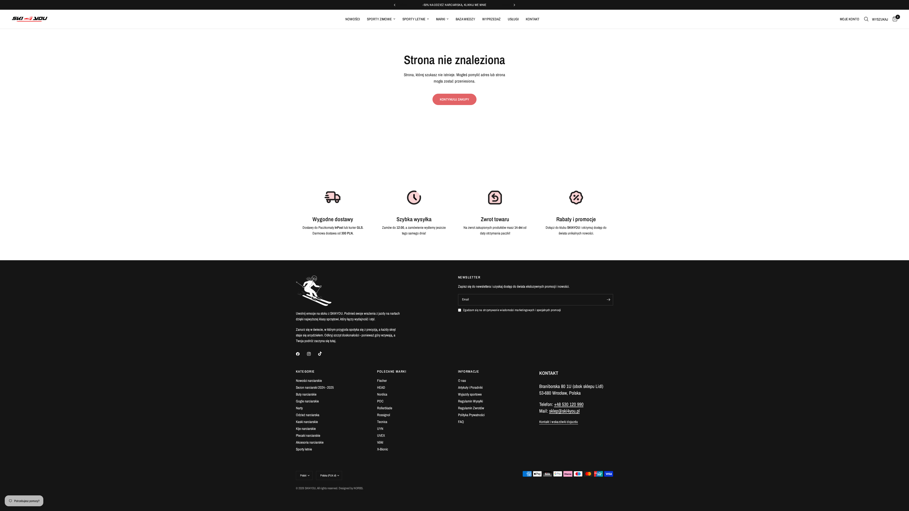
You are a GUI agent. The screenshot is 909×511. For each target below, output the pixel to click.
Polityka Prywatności (471, 414)
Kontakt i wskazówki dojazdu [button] (558, 422)
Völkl (380, 442)
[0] (893, 19)
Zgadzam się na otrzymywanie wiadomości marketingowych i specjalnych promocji (512, 310)
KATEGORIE (305, 371)
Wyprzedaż (491, 19)
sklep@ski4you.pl (564, 411)
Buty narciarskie (306, 394)
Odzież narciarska (307, 414)
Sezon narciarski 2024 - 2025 (315, 387)
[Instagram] (312, 354)
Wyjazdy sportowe (470, 394)
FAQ (461, 421)
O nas (462, 380)
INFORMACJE (468, 371)
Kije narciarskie (306, 428)
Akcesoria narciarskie (310, 442)
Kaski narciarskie (307, 421)
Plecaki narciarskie (308, 435)
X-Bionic (382, 449)
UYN (380, 428)
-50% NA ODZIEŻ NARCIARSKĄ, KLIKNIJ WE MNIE (454, 5)
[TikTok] (323, 353)
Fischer (382, 380)
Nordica (382, 394)
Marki (440, 19)
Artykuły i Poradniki (470, 387)
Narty (299, 407)
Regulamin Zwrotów (471, 407)
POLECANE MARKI (391, 371)
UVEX (381, 435)
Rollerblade (384, 407)
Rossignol (383, 414)
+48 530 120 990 (569, 404)
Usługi (513, 19)
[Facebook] (301, 354)
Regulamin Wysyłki (470, 401)
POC (380, 401)
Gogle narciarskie (307, 401)
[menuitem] (352, 19)
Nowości (352, 19)
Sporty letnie (413, 19)
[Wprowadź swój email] (608, 299)
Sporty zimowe (379, 19)
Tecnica (382, 421)
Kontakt (532, 19)
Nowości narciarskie (309, 380)
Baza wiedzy (465, 19)
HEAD (381, 387)
